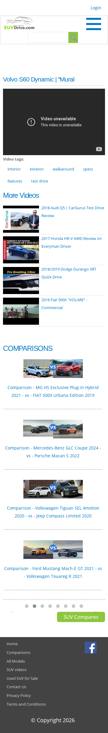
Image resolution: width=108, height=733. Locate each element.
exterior (37, 169)
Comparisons (18, 652)
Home (12, 643)
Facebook (91, 647)
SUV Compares (81, 616)
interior (14, 169)
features (15, 181)
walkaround (63, 169)
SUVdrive (22, 24)
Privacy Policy (19, 695)
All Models (16, 661)
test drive (39, 181)
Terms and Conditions (26, 704)
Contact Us (16, 686)
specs (88, 169)
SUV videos (16, 669)
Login (96, 8)
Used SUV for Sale (22, 678)
